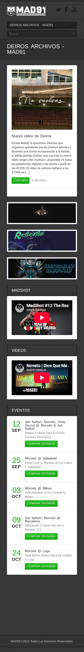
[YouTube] (74, 10)
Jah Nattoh (33, 422)
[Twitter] (58, 10)
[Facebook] (66, 10)
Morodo (50, 422)
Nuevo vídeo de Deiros (31, 136)
